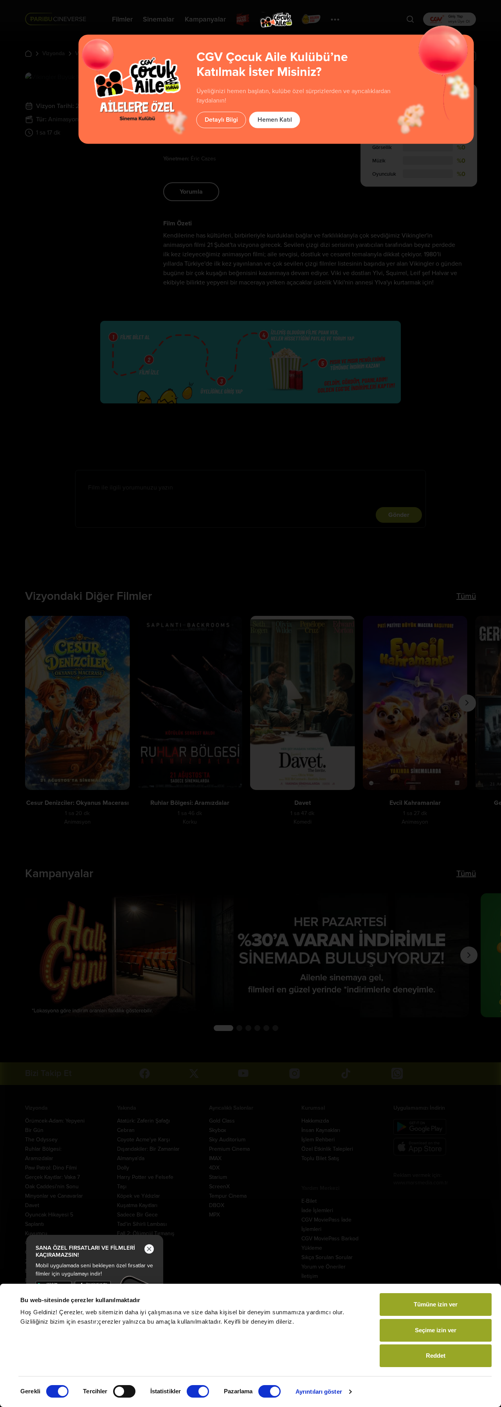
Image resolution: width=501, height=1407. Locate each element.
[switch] (124, 1391)
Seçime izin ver (435, 1330)
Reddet (435, 1355)
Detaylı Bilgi (221, 120)
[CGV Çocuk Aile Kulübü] (276, 19)
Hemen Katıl (275, 120)
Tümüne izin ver (436, 1304)
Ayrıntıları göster (319, 1391)
